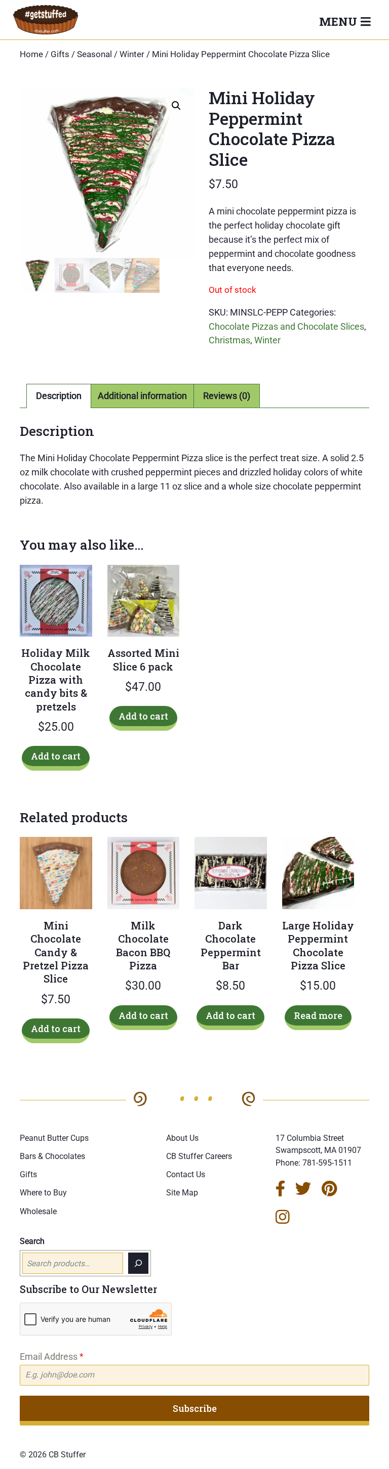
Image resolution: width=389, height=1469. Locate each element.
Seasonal (94, 54)
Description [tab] (59, 395)
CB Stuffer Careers (199, 1156)
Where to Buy (43, 1192)
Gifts (60, 54)
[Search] (138, 1263)
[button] (176, 106)
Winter (132, 54)
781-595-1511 (327, 1163)
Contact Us (185, 1174)
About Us (182, 1138)
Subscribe (195, 1408)
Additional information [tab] (142, 395)
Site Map (182, 1192)
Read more (318, 1015)
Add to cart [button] (56, 756)
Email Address (52, 1356)
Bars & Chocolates (52, 1156)
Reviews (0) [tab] (226, 395)
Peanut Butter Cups (54, 1138)
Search (32, 1241)
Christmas (229, 340)
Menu (339, 21)
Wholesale (38, 1211)
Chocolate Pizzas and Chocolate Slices (286, 326)
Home (31, 54)
